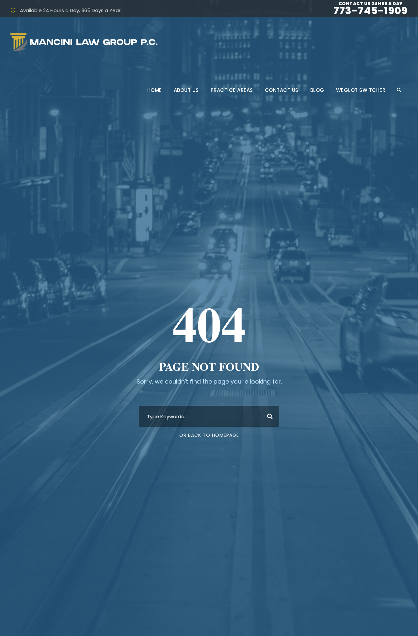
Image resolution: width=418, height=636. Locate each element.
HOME (154, 90)
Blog (317, 90)
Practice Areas (232, 90)
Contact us (281, 90)
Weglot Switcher (361, 90)
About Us (186, 90)
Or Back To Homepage (209, 435)
